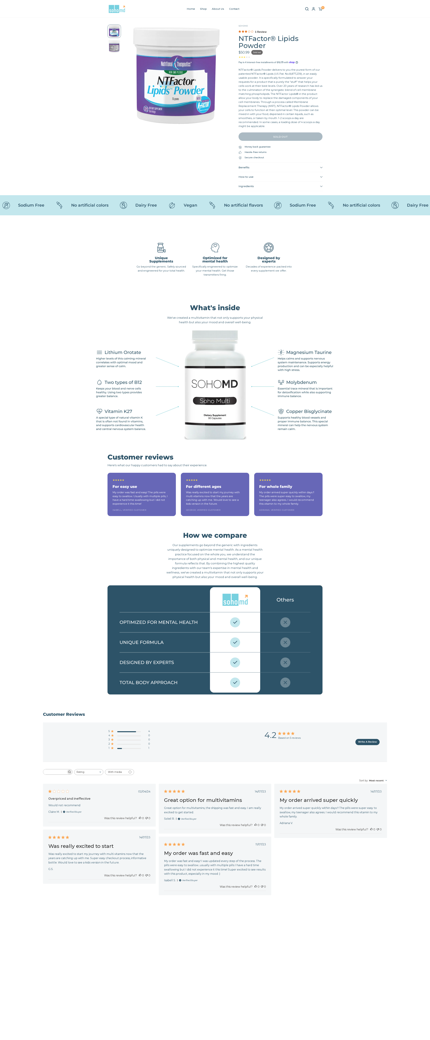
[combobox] (88, 772)
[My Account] (313, 9)
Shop (203, 8)
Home (191, 8)
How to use (246, 176)
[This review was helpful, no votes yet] (140, 818)
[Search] (307, 9)
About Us (218, 8)
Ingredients (246, 186)
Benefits (244, 167)
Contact (234, 8)
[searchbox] (54, 772)
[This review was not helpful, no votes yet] (146, 818)
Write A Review (367, 741)
